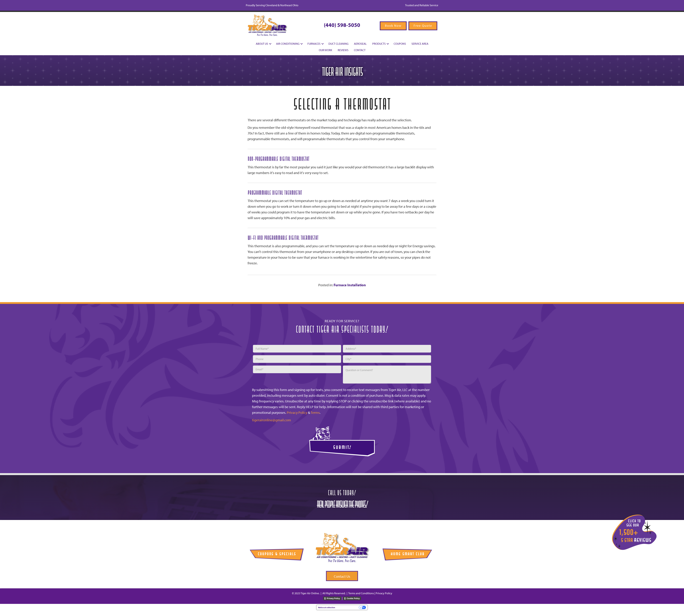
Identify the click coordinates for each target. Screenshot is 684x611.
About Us (262, 43)
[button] (270, 44)
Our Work (325, 50)
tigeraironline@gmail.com (271, 420)
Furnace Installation (350, 285)
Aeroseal (360, 43)
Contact (360, 50)
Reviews (343, 50)
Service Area (419, 43)
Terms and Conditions (361, 593)
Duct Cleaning (338, 43)
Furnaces (313, 43)
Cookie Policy (353, 598)
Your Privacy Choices (348, 607)
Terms (315, 412)
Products (379, 43)
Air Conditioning (287, 43)
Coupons (400, 43)
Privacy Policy (297, 412)
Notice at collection (326, 607)
